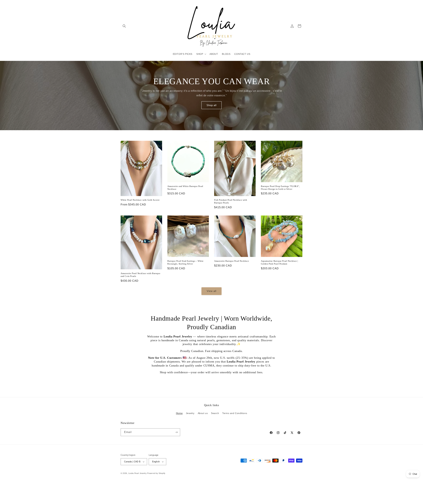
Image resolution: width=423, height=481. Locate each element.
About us (203, 413)
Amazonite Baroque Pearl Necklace (231, 261)
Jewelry (190, 413)
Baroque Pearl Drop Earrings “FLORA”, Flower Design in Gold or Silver (280, 187)
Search (215, 413)
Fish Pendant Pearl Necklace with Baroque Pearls (230, 201)
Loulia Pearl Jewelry (137, 473)
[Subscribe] (176, 432)
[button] (124, 26)
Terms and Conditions (234, 413)
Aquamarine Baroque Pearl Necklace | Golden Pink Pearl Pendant (279, 262)
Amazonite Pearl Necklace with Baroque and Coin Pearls (140, 274)
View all (211, 291)
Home (179, 413)
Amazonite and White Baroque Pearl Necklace (185, 187)
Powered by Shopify (156, 473)
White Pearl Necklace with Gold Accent (140, 200)
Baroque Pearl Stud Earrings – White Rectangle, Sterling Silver (185, 262)
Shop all (211, 105)
